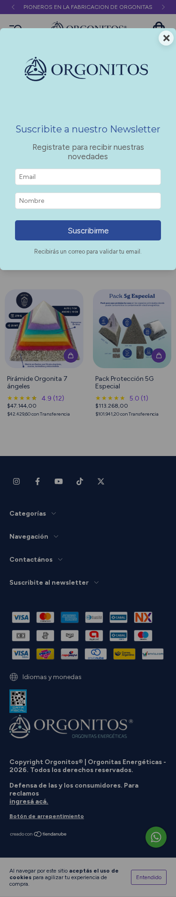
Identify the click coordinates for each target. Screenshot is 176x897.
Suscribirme (88, 230)
